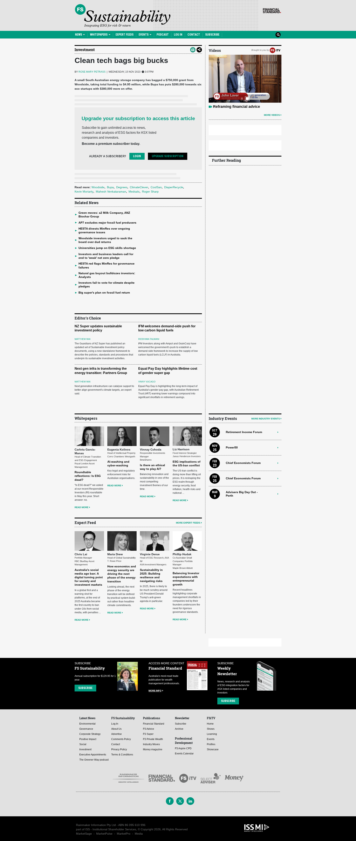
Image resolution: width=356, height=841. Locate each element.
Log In (178, 34)
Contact (193, 34)
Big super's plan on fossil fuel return (104, 292)
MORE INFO (155, 690)
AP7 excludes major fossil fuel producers (107, 222)
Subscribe (212, 34)
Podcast (163, 34)
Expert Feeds (125, 34)
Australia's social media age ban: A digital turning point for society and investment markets (89, 577)
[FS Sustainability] (122, 15)
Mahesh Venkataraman (111, 191)
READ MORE (81, 507)
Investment (85, 49)
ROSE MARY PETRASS (91, 71)
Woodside (97, 187)
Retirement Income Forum (244, 432)
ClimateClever (139, 187)
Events (144, 34)
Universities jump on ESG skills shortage (107, 248)
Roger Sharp (150, 191)
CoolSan (156, 187)
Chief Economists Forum (243, 463)
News (79, 34)
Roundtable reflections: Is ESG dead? (88, 475)
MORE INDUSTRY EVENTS (265, 418)
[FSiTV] (275, 50)
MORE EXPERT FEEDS (188, 523)
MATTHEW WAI (82, 339)
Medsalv (134, 191)
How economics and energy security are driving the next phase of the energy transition (121, 574)
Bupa (110, 187)
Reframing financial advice (236, 107)
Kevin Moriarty (84, 191)
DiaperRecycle (173, 187)
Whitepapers (99, 34)
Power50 (232, 447)
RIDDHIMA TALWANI (148, 339)
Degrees (121, 187)
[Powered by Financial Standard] (272, 10)
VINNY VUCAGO (147, 381)
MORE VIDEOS (272, 115)
